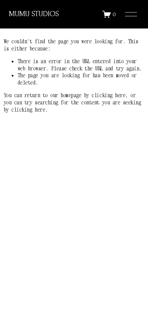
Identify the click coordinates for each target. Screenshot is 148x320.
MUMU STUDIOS (34, 14)
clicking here (108, 95)
